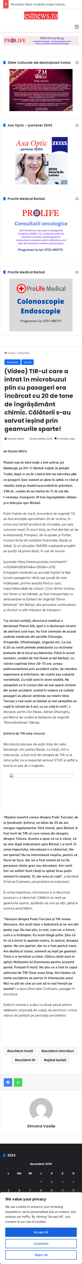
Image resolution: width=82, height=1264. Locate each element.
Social (27, 362)
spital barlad (56, 1060)
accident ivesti (21, 1051)
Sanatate (23, 353)
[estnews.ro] (41, 15)
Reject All (41, 1255)
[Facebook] (8, 1082)
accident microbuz (59, 1051)
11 (73, 1190)
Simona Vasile (16, 438)
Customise (41, 1243)
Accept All (41, 1232)
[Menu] (77, 26)
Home (11, 353)
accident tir (26, 1060)
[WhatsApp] (18, 1082)
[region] (41, 1228)
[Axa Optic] (41, 40)
